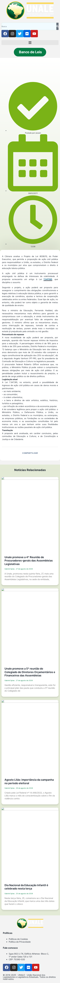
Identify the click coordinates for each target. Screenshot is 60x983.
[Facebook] (5, 33)
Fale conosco (10, 947)
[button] (30, 42)
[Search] (57, 26)
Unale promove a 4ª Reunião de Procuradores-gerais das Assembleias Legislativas (29, 561)
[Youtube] (34, 33)
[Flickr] (27, 33)
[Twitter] (19, 33)
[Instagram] (12, 33)
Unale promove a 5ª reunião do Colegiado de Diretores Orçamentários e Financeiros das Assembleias (30, 672)
